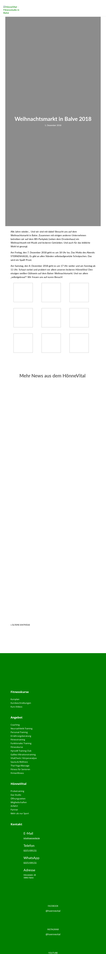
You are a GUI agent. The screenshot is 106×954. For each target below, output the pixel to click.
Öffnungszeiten (18, 798)
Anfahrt (14, 806)
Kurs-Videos (16, 706)
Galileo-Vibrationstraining (23, 754)
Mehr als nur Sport (20, 813)
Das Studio (16, 794)
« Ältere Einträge (20, 625)
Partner (14, 809)
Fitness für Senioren (20, 769)
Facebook (53, 906)
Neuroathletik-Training (21, 728)
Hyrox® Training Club (21, 750)
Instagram (53, 929)
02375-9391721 (30, 851)
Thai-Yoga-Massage (20, 765)
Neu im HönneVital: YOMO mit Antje (39, 596)
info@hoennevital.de (32, 838)
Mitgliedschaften (19, 802)
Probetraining (17, 791)
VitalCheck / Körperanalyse (24, 758)
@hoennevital (53, 910)
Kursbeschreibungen (21, 703)
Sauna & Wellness (19, 761)
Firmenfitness (17, 773)
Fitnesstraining (18, 739)
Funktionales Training (21, 743)
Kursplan (15, 699)
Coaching (15, 724)
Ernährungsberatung (21, 736)
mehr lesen (26, 448)
